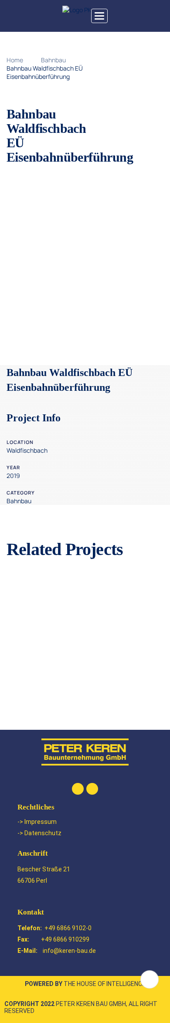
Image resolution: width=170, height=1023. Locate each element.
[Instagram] (92, 789)
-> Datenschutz (39, 833)
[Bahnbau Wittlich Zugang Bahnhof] (85, 662)
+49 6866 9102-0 (68, 928)
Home (15, 60)
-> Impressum (37, 821)
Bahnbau (53, 60)
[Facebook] (78, 789)
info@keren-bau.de (69, 950)
